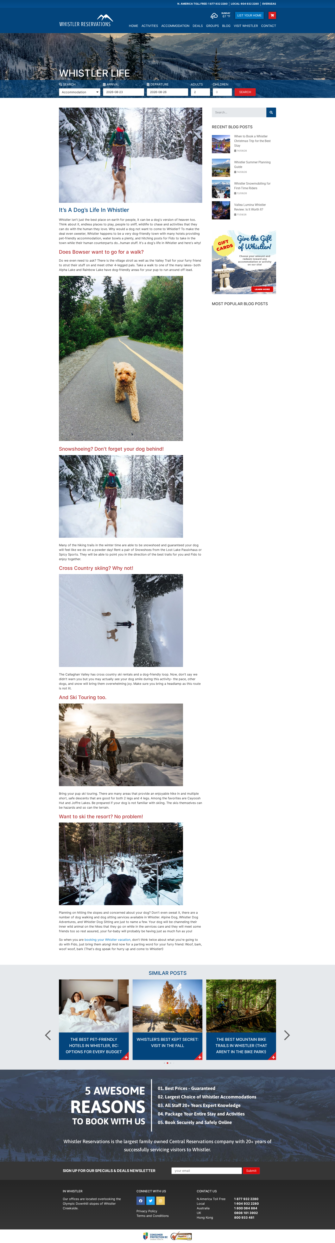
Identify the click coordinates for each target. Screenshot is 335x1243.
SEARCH (69, 84)
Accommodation (175, 26)
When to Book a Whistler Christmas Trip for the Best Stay (252, 140)
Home (133, 26)
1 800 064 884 (245, 1208)
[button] (51, 1035)
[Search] (271, 112)
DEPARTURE (159, 84)
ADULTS (197, 84)
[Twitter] (150, 1201)
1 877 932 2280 (246, 1199)
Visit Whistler (246, 26)
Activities (150, 26)
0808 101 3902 (246, 1213)
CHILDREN (220, 84)
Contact (268, 26)
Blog (226, 26)
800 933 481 (244, 1217)
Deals (198, 26)
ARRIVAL (112, 84)
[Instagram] (160, 1201)
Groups (212, 26)
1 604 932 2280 (246, 1203)
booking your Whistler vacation (107, 940)
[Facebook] (140, 1201)
